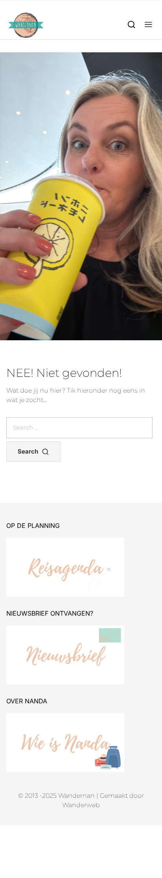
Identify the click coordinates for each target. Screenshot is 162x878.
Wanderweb (81, 805)
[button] (148, 24)
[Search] (131, 24)
